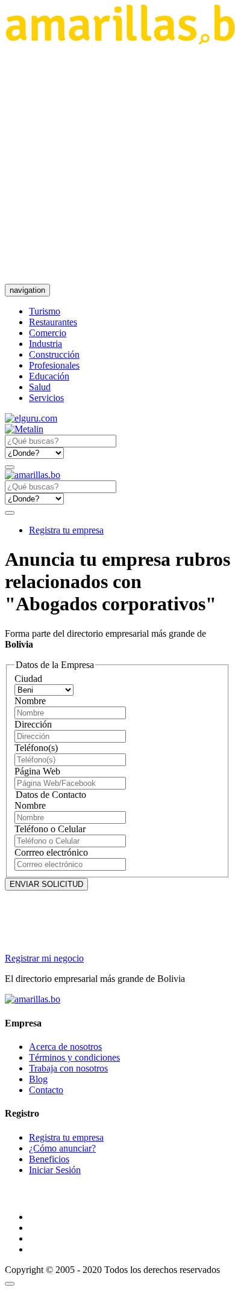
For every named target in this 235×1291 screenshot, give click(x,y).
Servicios (46, 398)
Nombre (30, 701)
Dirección (33, 724)
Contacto (46, 1090)
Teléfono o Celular (50, 829)
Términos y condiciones (74, 1057)
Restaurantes (53, 322)
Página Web (37, 771)
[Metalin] (24, 429)
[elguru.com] (31, 418)
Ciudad (28, 678)
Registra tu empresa (66, 530)
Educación (49, 376)
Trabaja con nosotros (68, 1068)
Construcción (54, 354)
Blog (38, 1079)
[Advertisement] (117, 164)
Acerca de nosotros (65, 1046)
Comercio (47, 333)
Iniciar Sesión (55, 1170)
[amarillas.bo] (32, 999)
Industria (45, 344)
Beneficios (49, 1159)
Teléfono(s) (36, 748)
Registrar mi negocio (44, 958)
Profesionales (54, 365)
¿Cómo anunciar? (62, 1148)
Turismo (44, 311)
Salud (40, 387)
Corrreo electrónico (51, 852)
